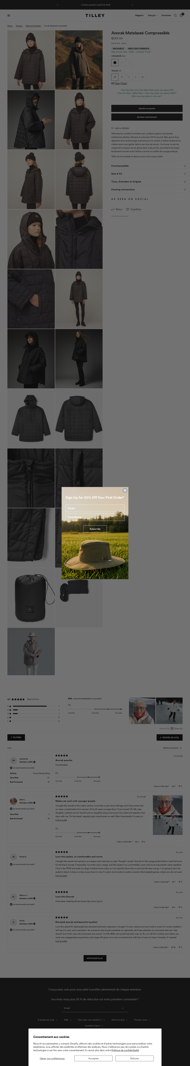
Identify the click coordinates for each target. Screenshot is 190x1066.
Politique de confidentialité (125, 1050)
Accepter (93, 1058)
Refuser (134, 1058)
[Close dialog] (125, 490)
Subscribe (95, 529)
